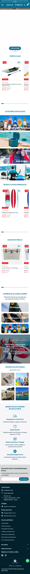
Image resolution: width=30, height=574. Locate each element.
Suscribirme (23, 479)
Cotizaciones (4, 523)
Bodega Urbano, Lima (10, 513)
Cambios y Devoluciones (8, 531)
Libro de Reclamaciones (7, 540)
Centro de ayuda (5, 526)
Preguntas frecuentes (7, 529)
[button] (15, 545)
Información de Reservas (8, 534)
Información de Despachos (8, 537)
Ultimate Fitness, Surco (10, 516)
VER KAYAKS (15, 48)
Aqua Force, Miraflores (10, 506)
